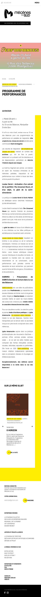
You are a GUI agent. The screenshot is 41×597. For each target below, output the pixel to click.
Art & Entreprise (9, 524)
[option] (20, 88)
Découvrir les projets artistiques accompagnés (19, 538)
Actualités (12, 79)
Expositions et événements (12, 564)
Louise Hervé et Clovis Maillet (12, 238)
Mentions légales (9, 577)
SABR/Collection (7, 288)
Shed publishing (23, 348)
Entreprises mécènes (10, 513)
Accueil (4, 79)
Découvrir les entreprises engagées (15, 519)
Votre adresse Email (10, 496)
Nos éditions (8, 557)
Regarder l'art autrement (12, 521)
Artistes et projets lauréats (13, 532)
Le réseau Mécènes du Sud (12, 547)
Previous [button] (3, 426)
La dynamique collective (12, 517)
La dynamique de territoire (12, 536)
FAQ (5, 567)
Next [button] (32, 426)
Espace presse (8, 569)
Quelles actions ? (9, 555)
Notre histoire (8, 551)
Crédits (6, 579)
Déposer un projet (10, 540)
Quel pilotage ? (9, 553)
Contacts (7, 576)
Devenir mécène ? (9, 526)
